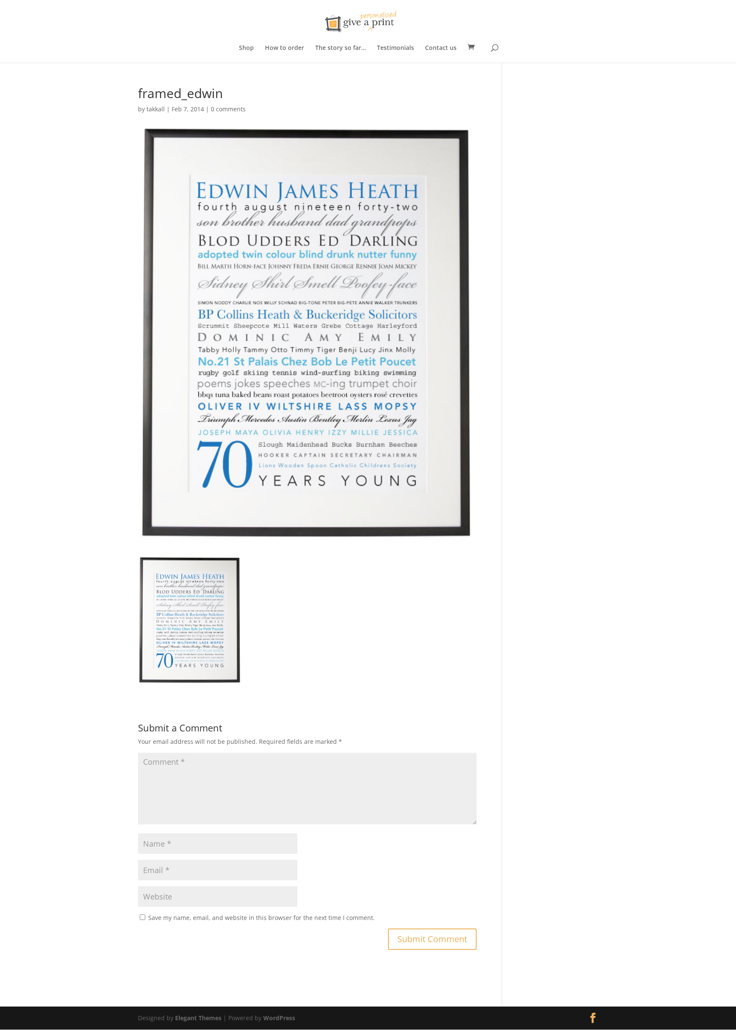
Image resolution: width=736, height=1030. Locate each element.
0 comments (228, 109)
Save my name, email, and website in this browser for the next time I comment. (261, 918)
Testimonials (395, 48)
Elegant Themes (198, 1018)
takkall (156, 109)
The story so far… (340, 48)
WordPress (279, 1018)
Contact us (441, 48)
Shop (246, 48)
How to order (284, 48)
